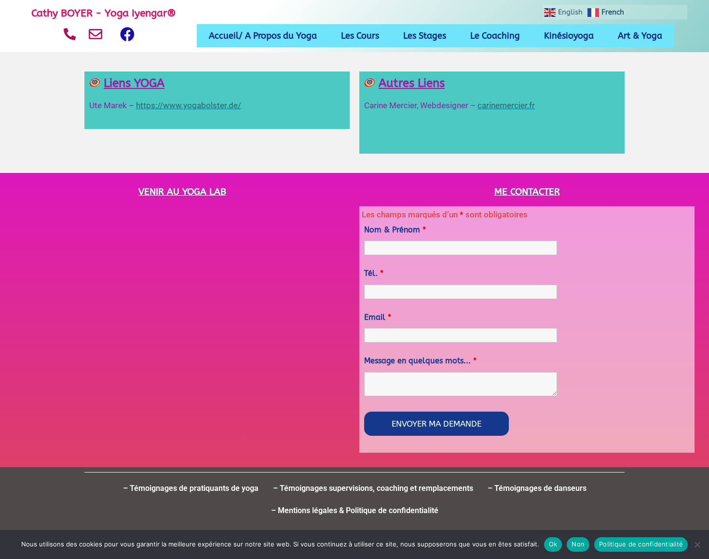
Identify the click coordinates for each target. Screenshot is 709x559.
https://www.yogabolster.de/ (188, 105)
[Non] (697, 544)
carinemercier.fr (506, 105)
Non (578, 544)
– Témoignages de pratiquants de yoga (191, 488)
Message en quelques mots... (420, 360)
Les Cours (360, 35)
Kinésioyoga (569, 35)
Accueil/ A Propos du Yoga (263, 35)
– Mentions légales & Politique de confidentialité (354, 510)
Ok (553, 544)
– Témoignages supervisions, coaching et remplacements (373, 488)
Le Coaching (495, 35)
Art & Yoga (640, 35)
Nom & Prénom (395, 229)
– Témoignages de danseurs (537, 488)
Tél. (373, 273)
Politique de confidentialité (641, 544)
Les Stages (424, 35)
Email (377, 317)
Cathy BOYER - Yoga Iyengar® (103, 13)
